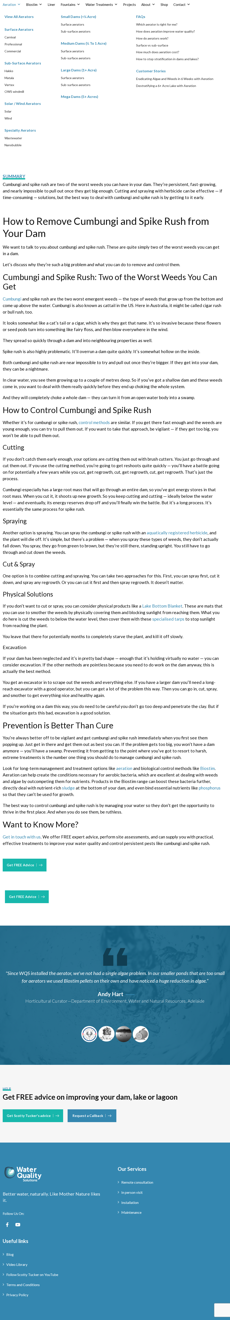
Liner (51, 4)
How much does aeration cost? (157, 52)
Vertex (9, 85)
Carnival (10, 37)
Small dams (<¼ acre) (78, 16)
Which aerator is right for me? (156, 24)
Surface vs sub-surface (152, 45)
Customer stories (151, 71)
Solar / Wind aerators (22, 103)
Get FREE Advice (20, 865)
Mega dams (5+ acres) (79, 96)
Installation (130, 1202)
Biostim (32, 4)
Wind (8, 118)
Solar (7, 111)
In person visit (132, 1192)
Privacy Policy (17, 1295)
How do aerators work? (152, 38)
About (145, 4)
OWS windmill (14, 91)
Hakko (8, 71)
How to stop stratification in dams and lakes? (167, 59)
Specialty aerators (20, 130)
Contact (179, 4)
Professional (13, 44)
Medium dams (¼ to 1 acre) (83, 43)
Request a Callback (88, 1116)
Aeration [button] (9, 4)
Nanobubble (13, 145)
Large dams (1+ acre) (79, 70)
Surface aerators (72, 24)
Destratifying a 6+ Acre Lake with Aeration (166, 86)
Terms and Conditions (23, 1284)
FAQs (140, 16)
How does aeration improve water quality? (165, 31)
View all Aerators (19, 16)
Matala (9, 78)
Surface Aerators (18, 29)
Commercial (12, 51)
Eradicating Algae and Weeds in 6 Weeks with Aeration (174, 79)
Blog (10, 1254)
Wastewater (13, 138)
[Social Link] (7, 1224)
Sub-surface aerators (76, 31)
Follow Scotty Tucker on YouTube (32, 1274)
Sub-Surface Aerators (22, 63)
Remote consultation (137, 1182)
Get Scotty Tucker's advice (29, 1116)
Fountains (68, 4)
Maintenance (131, 1212)
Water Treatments (99, 4)
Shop (164, 4)
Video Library (16, 1264)
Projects (129, 4)
